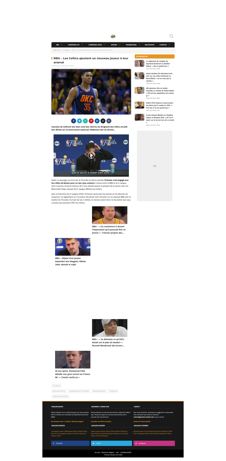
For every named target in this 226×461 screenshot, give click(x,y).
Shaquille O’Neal (165, 433)
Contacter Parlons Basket (142, 421)
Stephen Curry (119, 433)
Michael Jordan (138, 431)
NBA (57, 45)
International (131, 45)
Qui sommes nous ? (57, 421)
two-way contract (60, 396)
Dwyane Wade (144, 433)
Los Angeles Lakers (57, 431)
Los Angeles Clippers (65, 433)
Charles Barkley (150, 431)
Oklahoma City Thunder (79, 391)
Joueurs (114, 45)
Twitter (98, 443)
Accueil (97, 452)
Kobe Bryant (154, 433)
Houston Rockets (79, 433)
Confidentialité (125, 452)
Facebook (59, 443)
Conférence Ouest (95, 45)
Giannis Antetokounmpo (104, 433)
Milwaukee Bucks (71, 431)
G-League (66, 50)
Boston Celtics (59, 391)
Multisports (149, 45)
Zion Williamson (102, 436)
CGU (117, 452)
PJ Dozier (113, 391)
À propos (163, 45)
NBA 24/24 (56, 50)
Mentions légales (107, 452)
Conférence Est (74, 45)
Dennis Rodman (162, 431)
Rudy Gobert (116, 431)
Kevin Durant (106, 431)
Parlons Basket (99, 391)
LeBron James (95, 431)
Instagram (142, 443)
